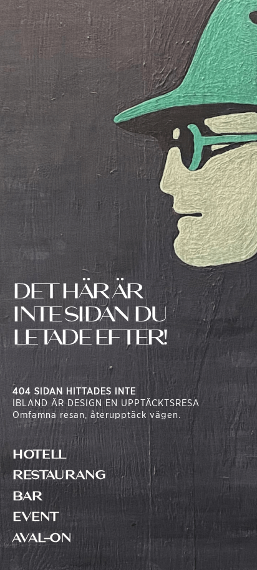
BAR (27, 496)
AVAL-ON (42, 538)
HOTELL (38, 454)
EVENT (35, 517)
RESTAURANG (59, 475)
